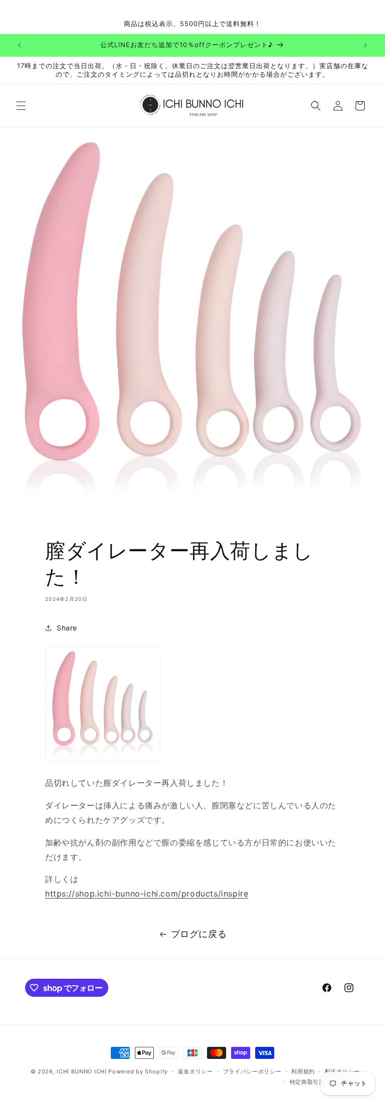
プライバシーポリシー (252, 1071)
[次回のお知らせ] (365, 45)
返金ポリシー (195, 1071)
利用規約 (303, 1071)
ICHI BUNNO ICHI (82, 1071)
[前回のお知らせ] (20, 45)
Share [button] (67, 627)
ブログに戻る (199, 934)
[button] (21, 106)
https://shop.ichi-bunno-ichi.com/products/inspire (146, 894)
